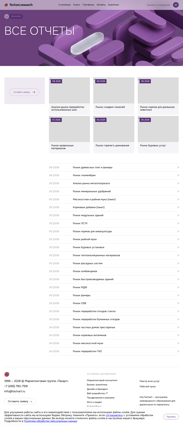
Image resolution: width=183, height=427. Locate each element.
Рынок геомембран (84, 175)
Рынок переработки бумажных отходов (96, 319)
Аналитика (113, 4)
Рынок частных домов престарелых (94, 327)
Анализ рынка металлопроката (91, 183)
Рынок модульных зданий (88, 215)
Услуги (76, 4)
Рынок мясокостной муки (88, 343)
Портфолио (88, 4)
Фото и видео (94, 402)
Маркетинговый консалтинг (102, 380)
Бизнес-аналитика (97, 384)
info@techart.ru (14, 391)
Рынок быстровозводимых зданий (93, 279)
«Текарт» (62, 381)
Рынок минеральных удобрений (92, 191)
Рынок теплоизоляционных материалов (96, 255)
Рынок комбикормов (85, 271)
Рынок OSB (79, 303)
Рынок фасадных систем (87, 263)
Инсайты (101, 4)
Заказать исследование (158, 5)
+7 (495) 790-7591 (16, 386)
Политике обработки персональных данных (50, 421)
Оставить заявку (22, 92)
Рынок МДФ (80, 287)
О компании (65, 4)
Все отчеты (16, 16)
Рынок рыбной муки (85, 239)
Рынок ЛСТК (80, 223)
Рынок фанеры (81, 295)
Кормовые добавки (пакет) (89, 207)
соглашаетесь (114, 415)
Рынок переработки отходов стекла (94, 311)
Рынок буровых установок (88, 247)
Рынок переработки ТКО (87, 351)
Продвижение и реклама (100, 397)
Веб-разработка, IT (97, 393)
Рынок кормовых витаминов (89, 335)
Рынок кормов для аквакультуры (92, 231)
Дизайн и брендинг (97, 389)
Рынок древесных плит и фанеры (92, 167)
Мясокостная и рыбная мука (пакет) (94, 199)
